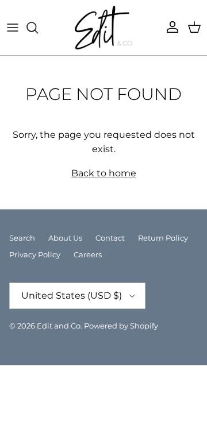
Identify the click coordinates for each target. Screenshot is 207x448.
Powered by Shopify (121, 325)
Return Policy (163, 237)
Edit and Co (58, 325)
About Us (65, 237)
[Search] (38, 27)
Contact (110, 237)
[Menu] (12, 27)
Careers (88, 254)
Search (22, 237)
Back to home (103, 173)
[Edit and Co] (103, 27)
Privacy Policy (34, 254)
